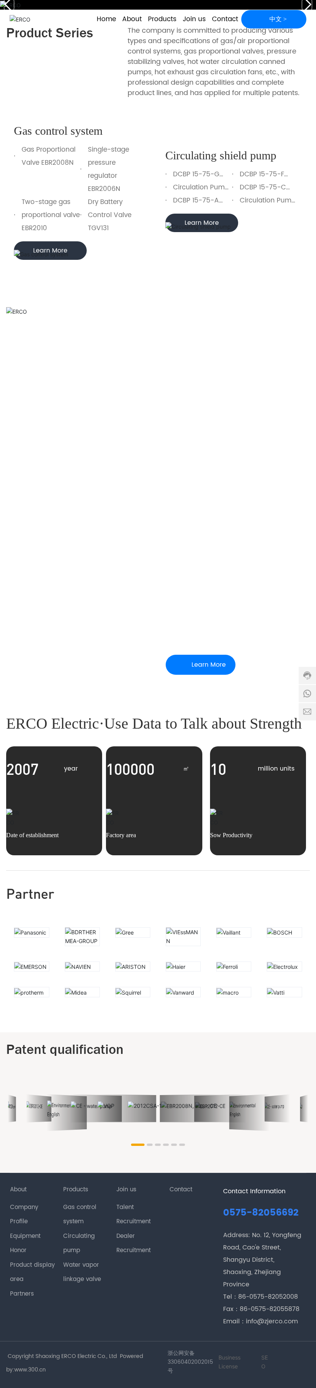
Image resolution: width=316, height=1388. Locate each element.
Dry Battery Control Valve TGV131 (109, 215)
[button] (134, 1145)
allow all (191, 1369)
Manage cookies (124, 1369)
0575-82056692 (261, 1213)
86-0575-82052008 (268, 1297)
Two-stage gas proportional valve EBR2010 (51, 215)
